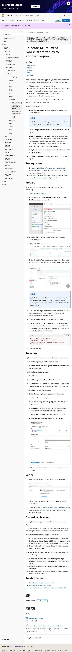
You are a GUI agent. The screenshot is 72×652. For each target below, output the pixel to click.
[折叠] (21, 31)
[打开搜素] (65, 15)
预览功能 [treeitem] (7, 152)
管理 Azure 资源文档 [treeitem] (9, 38)
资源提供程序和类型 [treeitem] (10, 149)
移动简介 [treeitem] (8, 54)
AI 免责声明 (4, 651)
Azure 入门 (66, 20)
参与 (24, 651)
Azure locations (61, 326)
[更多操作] (69, 32)
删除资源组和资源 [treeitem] (10, 155)
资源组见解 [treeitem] (8, 175)
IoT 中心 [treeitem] (13, 117)
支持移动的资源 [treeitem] (10, 64)
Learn (27, 32)
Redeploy (29, 70)
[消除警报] (68, 3)
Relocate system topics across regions (41, 583)
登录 (68, 15)
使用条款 (47, 651)
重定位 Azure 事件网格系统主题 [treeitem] (16, 113)
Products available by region (46, 178)
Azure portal (42, 194)
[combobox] (12, 34)
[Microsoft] (3, 15)
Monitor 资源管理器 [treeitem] (10, 172)
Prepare (29, 68)
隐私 (28, 651)
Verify (28, 72)
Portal (58, 20)
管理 (46, 32)
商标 (53, 651)
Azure (33, 32)
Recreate (50, 531)
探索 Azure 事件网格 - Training (34, 618)
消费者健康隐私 (37, 651)
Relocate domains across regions (40, 585)
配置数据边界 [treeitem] (8, 178)
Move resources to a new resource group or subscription (48, 588)
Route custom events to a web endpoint (55, 508)
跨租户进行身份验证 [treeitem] (10, 162)
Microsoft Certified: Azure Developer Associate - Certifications (44, 626)
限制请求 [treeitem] (7, 165)
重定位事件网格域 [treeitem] (17, 103)
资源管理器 (40, 32)
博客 (18, 651)
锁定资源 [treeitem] (7, 159)
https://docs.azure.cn (42, 42)
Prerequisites (31, 65)
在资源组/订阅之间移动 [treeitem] (12, 58)
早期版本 (12, 651)
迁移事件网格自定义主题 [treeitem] (17, 107)
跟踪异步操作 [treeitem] (8, 168)
